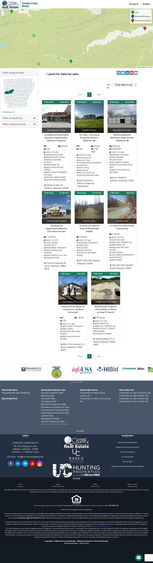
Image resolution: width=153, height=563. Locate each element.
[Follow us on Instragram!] (40, 464)
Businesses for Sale (50, 418)
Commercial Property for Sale (55, 410)
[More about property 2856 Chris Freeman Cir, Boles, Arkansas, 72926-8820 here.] (72, 312)
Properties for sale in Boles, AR (133, 395)
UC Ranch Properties (127, 452)
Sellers (95, 484)
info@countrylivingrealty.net (30, 457)
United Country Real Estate (127, 442)
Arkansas (8, 112)
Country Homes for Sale (52, 393)
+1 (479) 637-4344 (30, 452)
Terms (150, 67)
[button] (19, 118)
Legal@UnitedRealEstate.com (101, 526)
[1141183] (11, 11)
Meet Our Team (132, 484)
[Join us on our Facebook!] (11, 464)
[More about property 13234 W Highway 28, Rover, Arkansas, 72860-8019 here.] (56, 230)
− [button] (2, 14)
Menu (147, 4)
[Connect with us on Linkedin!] (18, 464)
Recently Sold (132, 486)
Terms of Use (95, 486)
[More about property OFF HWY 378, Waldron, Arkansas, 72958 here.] (89, 228)
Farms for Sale (47, 395)
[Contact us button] (138, 557)
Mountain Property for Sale (53, 404)
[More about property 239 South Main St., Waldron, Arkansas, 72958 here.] (56, 145)
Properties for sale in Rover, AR (133, 398)
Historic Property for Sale (53, 421)
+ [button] (2, 11)
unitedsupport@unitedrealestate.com (31, 518)
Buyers (58, 484)
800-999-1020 (114, 505)
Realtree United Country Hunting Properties (128, 466)
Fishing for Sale (48, 398)
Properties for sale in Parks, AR (133, 401)
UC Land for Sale (127, 457)
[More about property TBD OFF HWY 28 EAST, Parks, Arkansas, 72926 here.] (122, 230)
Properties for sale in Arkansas (16, 393)
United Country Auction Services (127, 447)
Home (20, 484)
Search (134, 4)
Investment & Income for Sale (55, 413)
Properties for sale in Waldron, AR (135, 393)
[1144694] (71, 61)
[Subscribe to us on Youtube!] (33, 464)
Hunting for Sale (48, 401)
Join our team (127, 462)
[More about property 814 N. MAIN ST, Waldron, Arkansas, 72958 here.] (122, 141)
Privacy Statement (58, 486)
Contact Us (20, 486)
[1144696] (145, 28)
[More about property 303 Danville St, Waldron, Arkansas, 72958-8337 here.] (89, 144)
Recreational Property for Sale (55, 407)
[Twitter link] (25, 464)
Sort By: (109, 86)
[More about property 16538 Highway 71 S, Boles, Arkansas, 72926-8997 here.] (105, 309)
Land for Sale (47, 416)
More (81, 431)
